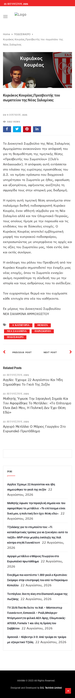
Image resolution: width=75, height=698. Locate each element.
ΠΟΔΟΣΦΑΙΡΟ (22, 34)
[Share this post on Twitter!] (17, 129)
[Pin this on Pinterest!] (27, 129)
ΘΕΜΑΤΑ (42, 325)
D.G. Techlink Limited (51, 687)
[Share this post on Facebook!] (7, 129)
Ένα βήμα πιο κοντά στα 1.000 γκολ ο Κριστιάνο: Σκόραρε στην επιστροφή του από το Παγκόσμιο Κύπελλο (37, 580)
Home (6, 34)
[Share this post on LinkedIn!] (37, 129)
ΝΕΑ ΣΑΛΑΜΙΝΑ (17, 331)
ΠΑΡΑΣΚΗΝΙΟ (43, 331)
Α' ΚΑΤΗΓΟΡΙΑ (20, 325)
